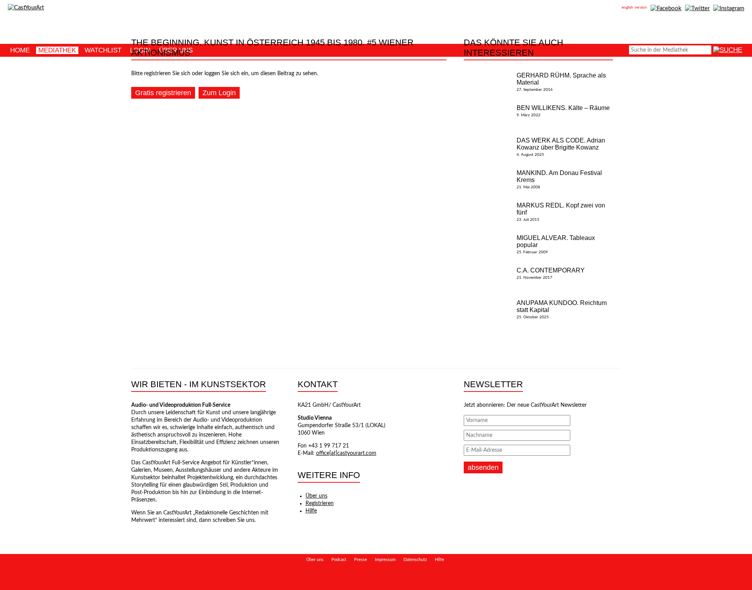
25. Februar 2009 (556, 244)
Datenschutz (415, 560)
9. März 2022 (563, 111)
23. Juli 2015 (561, 212)
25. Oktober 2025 (562, 309)
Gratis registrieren (163, 93)
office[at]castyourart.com (346, 453)
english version (634, 7)
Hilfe (311, 511)
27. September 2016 (561, 82)
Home (20, 50)
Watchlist (103, 50)
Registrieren (320, 503)
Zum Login (219, 93)
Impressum (385, 560)
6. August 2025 (561, 147)
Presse (360, 560)
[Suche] (727, 50)
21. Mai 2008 (559, 179)
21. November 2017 (551, 273)
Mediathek (57, 50)
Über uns (316, 496)
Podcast (338, 560)
